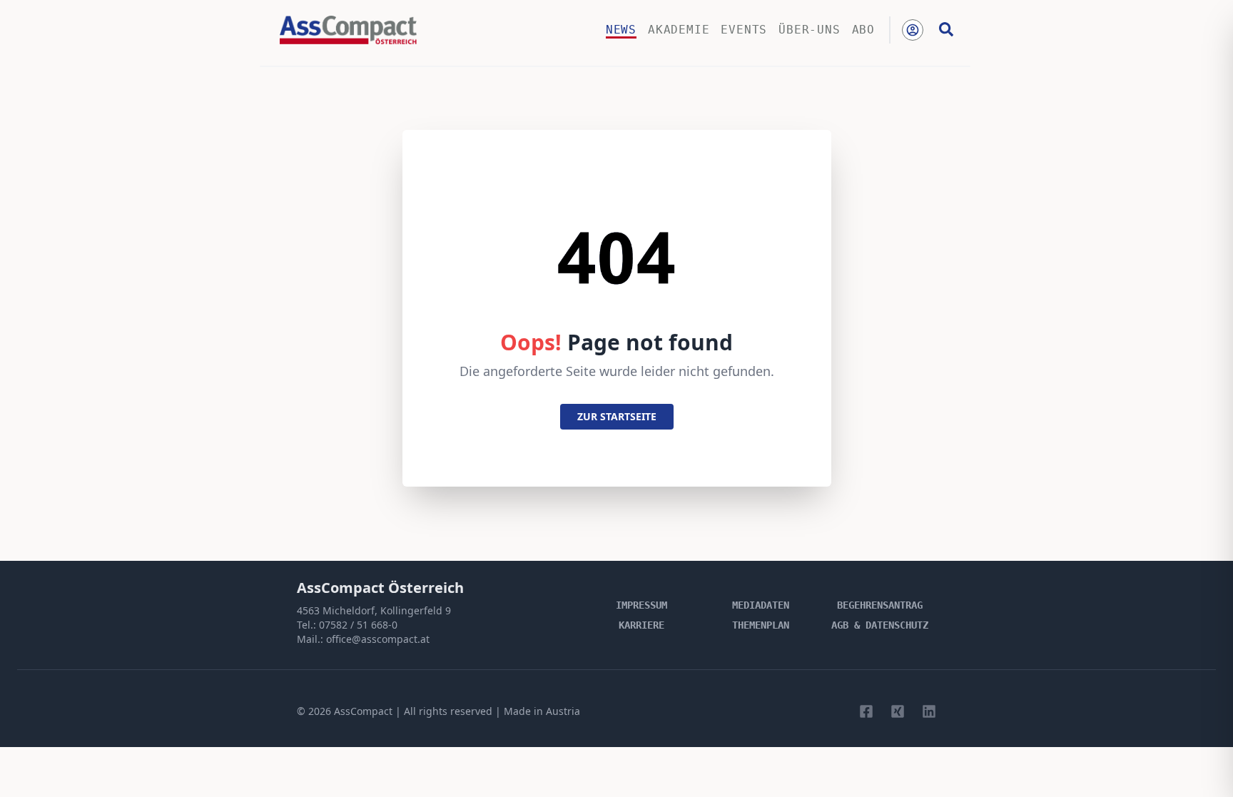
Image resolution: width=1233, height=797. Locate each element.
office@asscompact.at (378, 639)
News (621, 29)
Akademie (678, 29)
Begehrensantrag (880, 605)
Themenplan (760, 625)
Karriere (641, 625)
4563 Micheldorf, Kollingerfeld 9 (374, 610)
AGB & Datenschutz (879, 625)
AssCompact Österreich (380, 587)
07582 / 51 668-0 (358, 624)
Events (744, 29)
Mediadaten (760, 605)
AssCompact (363, 711)
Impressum (641, 605)
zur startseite (616, 416)
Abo (863, 29)
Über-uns (809, 29)
